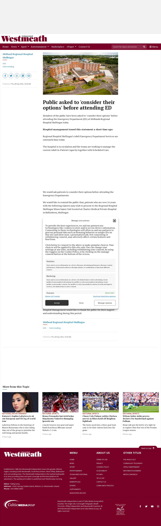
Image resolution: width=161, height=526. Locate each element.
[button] (114, 220)
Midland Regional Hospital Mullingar (64, 322)
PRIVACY (99, 463)
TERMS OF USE (101, 459)
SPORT (72, 467)
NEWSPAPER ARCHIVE (78, 493)
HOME (72, 459)
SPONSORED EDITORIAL (78, 474)
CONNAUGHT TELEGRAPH (132, 463)
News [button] (14, 46)
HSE (4, 63)
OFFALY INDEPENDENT (131, 467)
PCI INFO (99, 474)
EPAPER (72, 485)
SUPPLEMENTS (75, 489)
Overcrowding (8, 66)
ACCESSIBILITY (101, 471)
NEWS (72, 463)
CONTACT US (101, 482)
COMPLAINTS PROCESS (105, 485)
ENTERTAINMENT (76, 471)
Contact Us (85, 46)
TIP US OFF (100, 478)
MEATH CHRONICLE (130, 474)
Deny (81, 303)
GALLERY (73, 478)
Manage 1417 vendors (52, 296)
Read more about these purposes (104, 296)
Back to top (146, 448)
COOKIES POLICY (102, 467)
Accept (57, 303)
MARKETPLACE (75, 482)
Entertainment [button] (39, 46)
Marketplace (58, 46)
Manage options (105, 303)
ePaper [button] (70, 46)
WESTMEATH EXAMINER (132, 471)
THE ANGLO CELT (129, 459)
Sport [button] (24, 46)
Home (6, 46)
